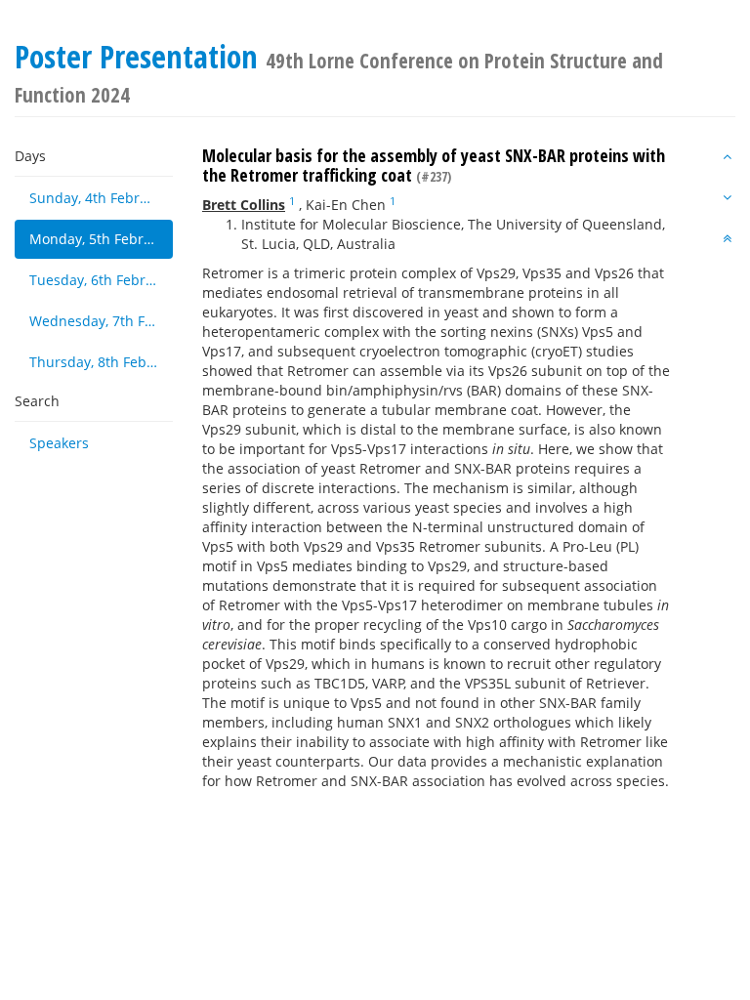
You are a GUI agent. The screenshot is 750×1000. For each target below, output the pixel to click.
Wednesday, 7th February (101, 321)
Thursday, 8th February (101, 362)
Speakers (59, 443)
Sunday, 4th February (99, 197)
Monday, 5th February (101, 238)
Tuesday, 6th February (101, 280)
